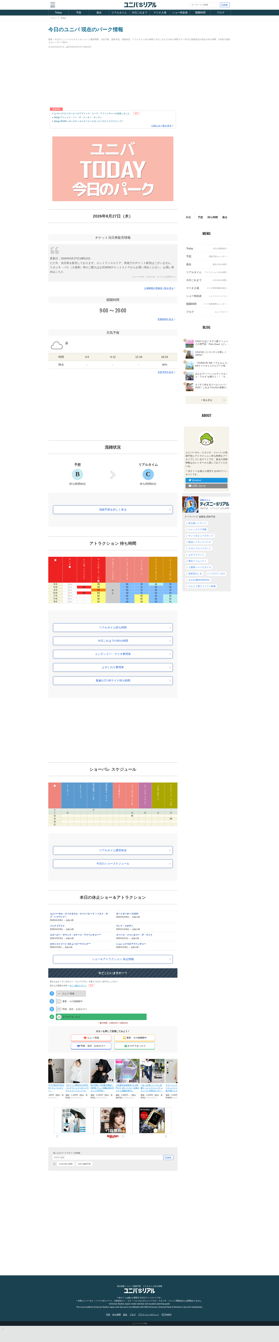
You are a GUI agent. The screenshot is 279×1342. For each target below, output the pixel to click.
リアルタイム (119, 12)
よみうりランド (196, 554)
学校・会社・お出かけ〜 (93, 1045)
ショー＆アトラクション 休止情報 (113, 959)
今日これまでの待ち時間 (113, 640)
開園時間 (200, 12)
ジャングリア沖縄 (197, 529)
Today (58, 12)
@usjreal (196, 480)
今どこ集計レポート (78, 985)
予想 (78, 12)
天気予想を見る (165, 372)
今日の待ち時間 (65, 1164)
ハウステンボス (217, 573)
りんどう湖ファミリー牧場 (202, 586)
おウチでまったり (137, 1045)
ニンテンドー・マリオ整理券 (113, 654)
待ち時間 (212, 217)
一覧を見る (206, 400)
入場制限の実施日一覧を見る (158, 288)
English (168, 1314)
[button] (53, 4)
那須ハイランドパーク (199, 542)
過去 (99, 12)
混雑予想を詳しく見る (113, 509)
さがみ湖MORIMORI (198, 579)
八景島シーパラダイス (199, 567)
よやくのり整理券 (113, 667)
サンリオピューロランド (200, 535)
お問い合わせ (199, 485)
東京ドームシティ (197, 561)
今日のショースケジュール (112, 863)
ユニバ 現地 (93, 1037)
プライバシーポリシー (148, 1314)
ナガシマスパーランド (199, 548)
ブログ (220, 12)
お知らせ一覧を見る (161, 125)
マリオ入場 (159, 12)
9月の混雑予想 (84, 1164)
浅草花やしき (195, 573)
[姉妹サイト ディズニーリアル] (190, 504)
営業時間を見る (165, 319)
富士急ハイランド (197, 523)
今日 (188, 217)
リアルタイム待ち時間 (113, 627)
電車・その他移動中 (136, 1037)
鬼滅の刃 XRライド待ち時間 (113, 680)
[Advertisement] (139, 78)
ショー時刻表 (180, 12)
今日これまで (139, 12)
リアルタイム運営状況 (113, 850)
